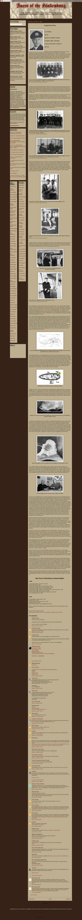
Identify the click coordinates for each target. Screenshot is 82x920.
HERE (56, 552)
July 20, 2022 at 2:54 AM (36, 831)
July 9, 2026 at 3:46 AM (36, 884)
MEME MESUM (35, 663)
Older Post (68, 899)
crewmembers (47, 612)
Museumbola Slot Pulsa (36, 647)
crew (43, 612)
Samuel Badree (35, 765)
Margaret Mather (22, 249)
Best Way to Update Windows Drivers (39, 709)
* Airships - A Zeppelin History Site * (17, 135)
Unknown (34, 713)
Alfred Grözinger (13, 196)
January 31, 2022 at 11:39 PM (37, 763)
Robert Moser (13, 311)
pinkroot (33, 843)
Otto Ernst (21, 260)
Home (50, 899)
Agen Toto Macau (35, 650)
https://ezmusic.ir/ (35, 872)
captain (33, 612)
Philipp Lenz (12, 302)
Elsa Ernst (21, 199)
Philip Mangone (22, 267)
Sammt (42, 415)
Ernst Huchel (12, 241)
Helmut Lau (12, 271)
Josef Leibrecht (13, 278)
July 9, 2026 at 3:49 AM (36, 892)
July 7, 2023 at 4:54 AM (36, 857)
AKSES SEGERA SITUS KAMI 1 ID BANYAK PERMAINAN (43, 653)
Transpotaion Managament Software (38, 793)
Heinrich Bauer (47, 307)
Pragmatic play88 (63, 816)
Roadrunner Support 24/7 (37, 783)
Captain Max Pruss (38, 612)
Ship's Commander (58, 612)
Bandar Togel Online (35, 651)
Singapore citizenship (36, 718)
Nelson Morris (22, 258)
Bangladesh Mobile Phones (49, 721)
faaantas (33, 737)
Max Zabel (12, 300)
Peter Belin (21, 265)
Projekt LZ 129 (13, 103)
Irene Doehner (22, 229)
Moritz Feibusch (22, 256)
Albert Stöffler (13, 192)
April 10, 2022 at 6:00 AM (36, 810)
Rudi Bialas (12, 314)
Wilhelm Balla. (20, 48)
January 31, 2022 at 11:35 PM (37, 752)
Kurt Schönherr (13, 288)
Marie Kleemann (22, 251)
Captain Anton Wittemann (43, 309)
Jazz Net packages (38, 733)
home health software (36, 863)
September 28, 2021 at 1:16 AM (38, 728)
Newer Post (31, 899)
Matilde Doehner (22, 253)
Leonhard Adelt (22, 239)
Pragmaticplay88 (56, 816)
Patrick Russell (35, 628)
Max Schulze (12, 297)
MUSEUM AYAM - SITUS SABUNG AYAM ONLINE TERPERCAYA (44, 669)
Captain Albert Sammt (43, 246)
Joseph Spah (45, 544)
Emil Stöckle (21, 201)
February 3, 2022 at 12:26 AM (37, 768)
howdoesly (44, 714)
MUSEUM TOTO (35, 674)
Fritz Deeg (12, 259)
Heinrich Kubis (13, 269)
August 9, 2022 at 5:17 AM (37, 838)
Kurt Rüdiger (12, 286)
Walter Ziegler (54, 307)
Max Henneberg (13, 295)
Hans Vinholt (21, 220)
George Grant (17, 52)
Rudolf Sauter (36, 532)
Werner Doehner (22, 275)
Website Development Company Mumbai (53, 881)
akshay (33, 854)
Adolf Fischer (13, 186)
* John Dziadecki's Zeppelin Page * (17, 154)
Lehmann (37, 415)
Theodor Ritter (13, 321)
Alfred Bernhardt (13, 194)
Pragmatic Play (50, 816)
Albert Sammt (65, 130)
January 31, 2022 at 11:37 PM (37, 757)
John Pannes (21, 231)
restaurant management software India (39, 760)
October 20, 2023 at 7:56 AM (37, 865)
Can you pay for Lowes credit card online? (39, 744)
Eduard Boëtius (13, 230)
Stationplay (38, 816)
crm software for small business (38, 779)
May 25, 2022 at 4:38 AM (36, 826)
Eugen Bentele (13, 245)
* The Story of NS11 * (14, 170)
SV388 (33, 671)
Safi (32, 731)
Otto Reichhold (22, 263)
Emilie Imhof (12, 236)
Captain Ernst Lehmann (44, 162)
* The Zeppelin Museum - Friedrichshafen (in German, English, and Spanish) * (17, 141)
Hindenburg (53, 612)
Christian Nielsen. (13, 39)
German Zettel (13, 264)
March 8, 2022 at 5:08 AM (36, 797)
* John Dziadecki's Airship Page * (17, 149)
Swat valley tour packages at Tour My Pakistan (51, 830)
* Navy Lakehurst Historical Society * (18, 138)
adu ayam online (44, 683)
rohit (33, 771)
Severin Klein (18, 43)
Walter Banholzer (13, 323)
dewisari (33, 678)
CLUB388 (33, 670)
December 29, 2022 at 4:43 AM (37, 845)
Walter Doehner (22, 273)
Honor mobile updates (36, 847)
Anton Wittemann (53, 131)
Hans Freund (12, 266)
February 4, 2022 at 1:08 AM (37, 781)
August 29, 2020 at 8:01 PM (37, 688)
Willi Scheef (12, 336)
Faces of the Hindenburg (41, 6)
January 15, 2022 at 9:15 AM (37, 746)
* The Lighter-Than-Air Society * (17, 152)
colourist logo (64, 767)
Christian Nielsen (13, 228)
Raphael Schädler (13, 304)
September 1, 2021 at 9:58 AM (37, 716)
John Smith (34, 805)
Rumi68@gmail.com (14, 125)
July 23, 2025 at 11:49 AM (37, 875)
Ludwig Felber (13, 291)
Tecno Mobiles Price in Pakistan (38, 824)
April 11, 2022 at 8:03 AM (36, 819)
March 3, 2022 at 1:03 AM (36, 789)
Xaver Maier (12, 340)
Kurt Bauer (12, 284)
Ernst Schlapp (13, 243)
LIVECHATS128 (35, 673)
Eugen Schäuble (13, 251)
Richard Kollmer (13, 307)
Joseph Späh (21, 233)
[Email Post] (46, 610)
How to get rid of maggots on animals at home (54, 745)
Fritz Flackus (12, 262)
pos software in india (36, 754)
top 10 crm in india (35, 777)
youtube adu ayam (50, 692)
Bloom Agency (35, 877)
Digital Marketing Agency (53, 890)
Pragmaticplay (43, 816)
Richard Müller (13, 309)
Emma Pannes (21, 203)
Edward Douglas (22, 196)
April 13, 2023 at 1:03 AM (36, 851)
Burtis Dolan (21, 187)
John (33, 867)
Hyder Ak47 (34, 725)
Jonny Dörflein (13, 276)
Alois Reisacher (13, 201)
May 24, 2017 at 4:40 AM (36, 643)
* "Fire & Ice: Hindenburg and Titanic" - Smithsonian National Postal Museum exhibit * (17, 146)
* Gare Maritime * (13, 173)
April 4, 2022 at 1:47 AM (36, 802)
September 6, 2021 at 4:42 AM (37, 723)
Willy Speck (31, 132)
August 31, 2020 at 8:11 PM (37, 703)
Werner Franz (17, 62)
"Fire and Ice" (13, 100)
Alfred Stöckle (13, 199)
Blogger (43, 917)
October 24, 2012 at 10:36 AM (37, 632)
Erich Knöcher (22, 206)
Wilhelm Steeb (13, 333)
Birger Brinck (21, 185)
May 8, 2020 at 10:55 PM (36, 661)
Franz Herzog (13, 257)
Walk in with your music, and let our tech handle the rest (57, 855)
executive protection (35, 708)
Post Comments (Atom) (52, 903)
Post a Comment (34, 894)
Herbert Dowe (13, 273)
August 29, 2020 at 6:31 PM (37, 675)
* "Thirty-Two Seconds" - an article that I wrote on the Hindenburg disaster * (18, 176)
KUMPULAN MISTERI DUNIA (37, 652)
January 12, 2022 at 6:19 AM (37, 735)
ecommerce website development (38, 836)
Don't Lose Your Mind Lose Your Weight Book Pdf (57, 744)
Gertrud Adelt (21, 217)
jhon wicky (34, 799)
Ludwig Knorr (13, 293)
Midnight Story (35, 646)
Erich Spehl (12, 239)
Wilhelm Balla (13, 327)
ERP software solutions (36, 749)
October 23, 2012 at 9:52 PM (37, 625)
